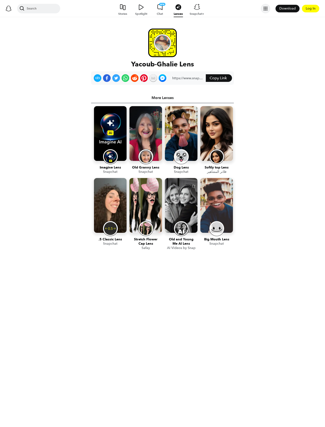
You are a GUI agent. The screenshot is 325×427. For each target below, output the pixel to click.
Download (287, 8)
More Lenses (163, 97)
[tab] (162, 97)
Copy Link (218, 78)
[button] (97, 78)
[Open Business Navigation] (265, 8)
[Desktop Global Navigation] (8, 8)
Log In (310, 8)
